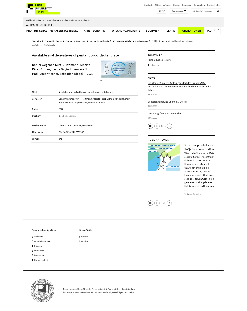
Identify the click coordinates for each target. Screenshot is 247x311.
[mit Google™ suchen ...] (218, 11)
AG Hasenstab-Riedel (39, 25)
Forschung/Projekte (125, 30)
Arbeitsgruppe (94, 30)
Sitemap (176, 5)
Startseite (148, 5)
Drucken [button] (84, 236)
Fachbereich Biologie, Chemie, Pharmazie (44, 20)
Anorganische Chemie (99, 41)
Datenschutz (199, 5)
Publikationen (191, 30)
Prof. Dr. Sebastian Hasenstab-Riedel (52, 30)
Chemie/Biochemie (73, 20)
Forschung (80, 41)
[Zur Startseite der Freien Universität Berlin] (47, 8)
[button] (161, 11)
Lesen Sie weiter (194, 194)
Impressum (187, 5)
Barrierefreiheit (214, 5)
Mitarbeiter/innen (163, 5)
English (84, 241)
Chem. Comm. (69, 115)
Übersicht (155, 65)
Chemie (87, 20)
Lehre (171, 30)
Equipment (153, 30)
